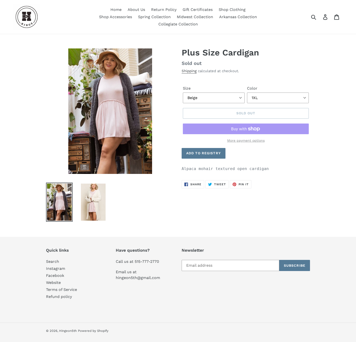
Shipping (189, 71)
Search (52, 261)
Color (252, 88)
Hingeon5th (68, 331)
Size (187, 88)
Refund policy (59, 296)
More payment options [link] (246, 140)
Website (53, 282)
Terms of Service (61, 289)
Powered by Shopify (93, 331)
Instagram (55, 268)
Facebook (55, 275)
